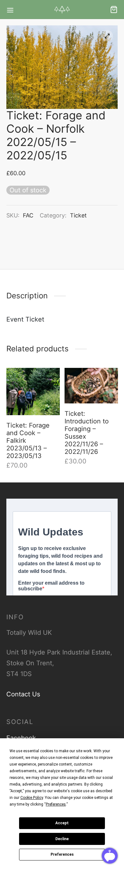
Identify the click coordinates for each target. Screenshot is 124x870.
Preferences (62, 854)
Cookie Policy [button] (31, 797)
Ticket (78, 215)
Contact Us (23, 694)
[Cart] (114, 9)
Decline (62, 839)
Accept (62, 823)
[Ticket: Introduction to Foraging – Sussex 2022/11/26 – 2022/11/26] (91, 385)
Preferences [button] (56, 804)
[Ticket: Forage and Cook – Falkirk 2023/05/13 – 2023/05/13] (33, 391)
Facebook (21, 738)
